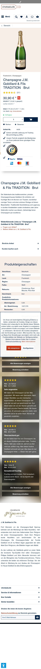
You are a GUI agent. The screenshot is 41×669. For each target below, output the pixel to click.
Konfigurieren (28, 348)
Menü (7, 16)
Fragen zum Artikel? (9, 227)
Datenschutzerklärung (9, 613)
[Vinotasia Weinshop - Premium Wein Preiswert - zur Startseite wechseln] (11, 8)
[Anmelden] (32, 16)
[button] (3, 665)
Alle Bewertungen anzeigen (20, 363)
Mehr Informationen (28, 341)
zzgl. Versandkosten (16, 111)
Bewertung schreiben (21, 370)
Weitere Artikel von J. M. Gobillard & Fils (16, 229)
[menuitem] (5, 16)
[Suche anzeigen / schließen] (16, 16)
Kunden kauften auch (10, 249)
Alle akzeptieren (14, 348)
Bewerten (20, 124)
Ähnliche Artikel (8, 243)
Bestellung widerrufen (33, 20)
